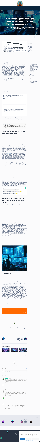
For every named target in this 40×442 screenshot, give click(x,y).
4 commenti (3, 357)
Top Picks (29, 51)
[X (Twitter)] (29, 37)
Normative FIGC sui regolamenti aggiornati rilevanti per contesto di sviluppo (15, 303)
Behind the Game (30, 45)
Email (4, 105)
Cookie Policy (26, 440)
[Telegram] (35, 37)
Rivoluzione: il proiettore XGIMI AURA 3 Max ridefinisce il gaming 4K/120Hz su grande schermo (14, 355)
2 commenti (12, 358)
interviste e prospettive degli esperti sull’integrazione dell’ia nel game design (14, 126)
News (29, 48)
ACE (14, 143)
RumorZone (30, 50)
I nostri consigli (6, 127)
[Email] (25, 319)
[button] (38, 432)
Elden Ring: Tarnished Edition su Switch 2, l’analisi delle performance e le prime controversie (23, 355)
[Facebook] (27, 37)
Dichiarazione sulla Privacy (31, 440)
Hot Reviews (30, 47)
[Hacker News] (33, 37)
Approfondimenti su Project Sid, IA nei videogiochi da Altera (12, 304)
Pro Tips (29, 49)
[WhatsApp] (37, 37)
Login (26, 368)
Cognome (4, 102)
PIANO (23, 61)
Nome (4, 98)
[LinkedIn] (31, 37)
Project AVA (9, 153)
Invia (4, 113)
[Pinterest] (12, 319)
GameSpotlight (30, 46)
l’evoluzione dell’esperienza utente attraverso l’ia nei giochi (12, 125)
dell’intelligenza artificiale (8, 53)
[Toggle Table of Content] (24, 124)
